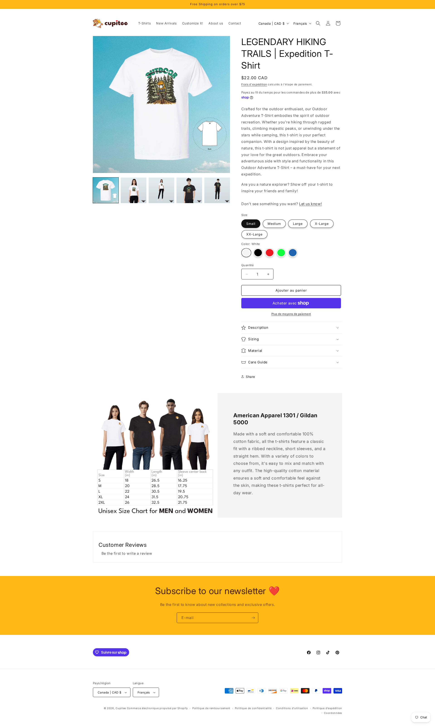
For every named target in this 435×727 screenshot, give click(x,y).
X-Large (322, 224)
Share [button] (250, 377)
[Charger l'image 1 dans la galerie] (105, 190)
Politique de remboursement (211, 708)
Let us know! (310, 204)
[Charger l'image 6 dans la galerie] (217, 190)
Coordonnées (333, 713)
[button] (318, 23)
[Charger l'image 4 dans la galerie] (161, 190)
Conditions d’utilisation (292, 708)
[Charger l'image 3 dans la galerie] (133, 190)
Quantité (247, 265)
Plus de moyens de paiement (291, 314)
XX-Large (254, 234)
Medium (274, 224)
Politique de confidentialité (253, 708)
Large (298, 224)
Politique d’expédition (327, 708)
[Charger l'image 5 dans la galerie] (189, 190)
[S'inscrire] (253, 617)
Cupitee (121, 708)
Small (250, 224)
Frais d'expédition (254, 84)
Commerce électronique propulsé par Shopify (157, 708)
